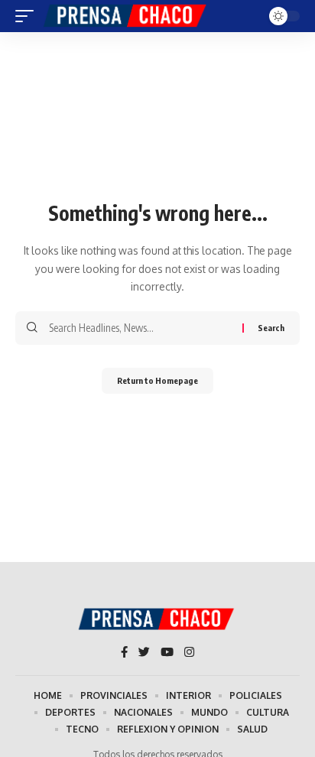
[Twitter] (144, 653)
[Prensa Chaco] (126, 16)
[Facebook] (124, 653)
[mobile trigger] (28, 16)
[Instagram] (189, 653)
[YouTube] (167, 653)
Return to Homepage (157, 380)
